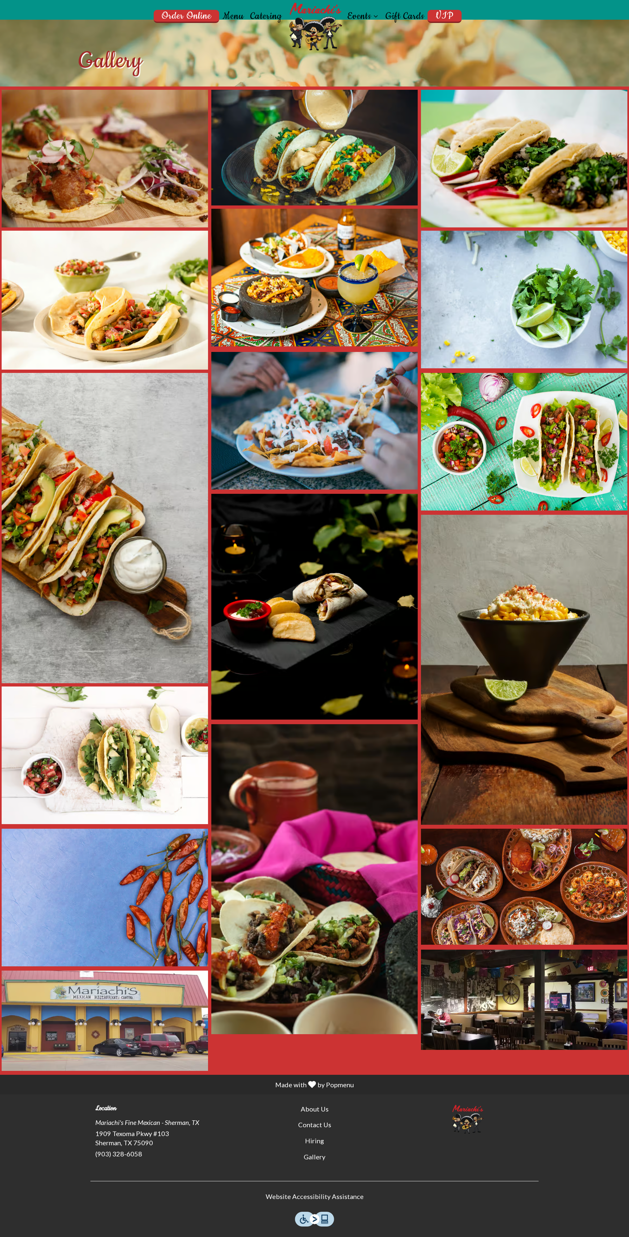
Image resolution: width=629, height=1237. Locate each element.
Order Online (186, 16)
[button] (363, 16)
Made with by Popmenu (179, 1084)
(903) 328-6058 (118, 1154)
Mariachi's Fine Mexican (467, 1119)
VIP (444, 16)
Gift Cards (405, 16)
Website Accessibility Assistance (315, 1196)
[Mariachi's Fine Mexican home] (314, 26)
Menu (233, 16)
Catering (266, 16)
